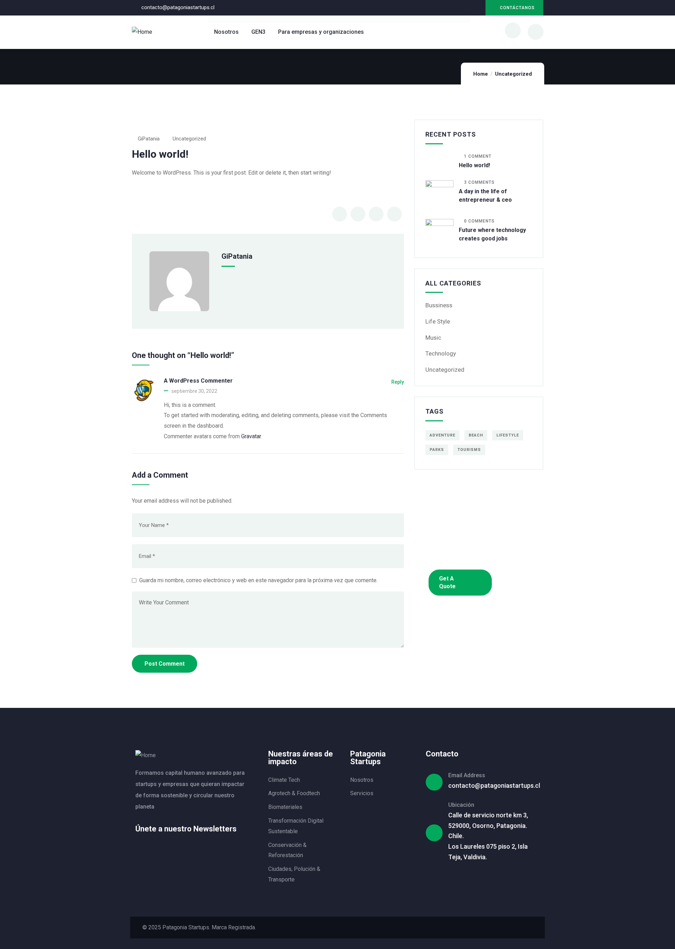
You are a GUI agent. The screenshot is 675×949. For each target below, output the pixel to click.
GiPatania (149, 139)
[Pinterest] (515, 927)
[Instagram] (476, 7)
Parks (437, 449)
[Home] (142, 32)
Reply (397, 382)
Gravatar (251, 436)
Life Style (437, 321)
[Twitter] (476, 927)
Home (480, 74)
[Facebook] (489, 927)
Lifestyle (507, 435)
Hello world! (474, 165)
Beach (476, 435)
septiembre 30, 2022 (194, 391)
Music (433, 337)
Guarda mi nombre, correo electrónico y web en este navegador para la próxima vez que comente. (258, 580)
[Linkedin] (462, 7)
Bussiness (438, 305)
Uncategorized (513, 74)
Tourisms (469, 449)
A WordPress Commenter (198, 380)
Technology (440, 353)
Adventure (442, 435)
